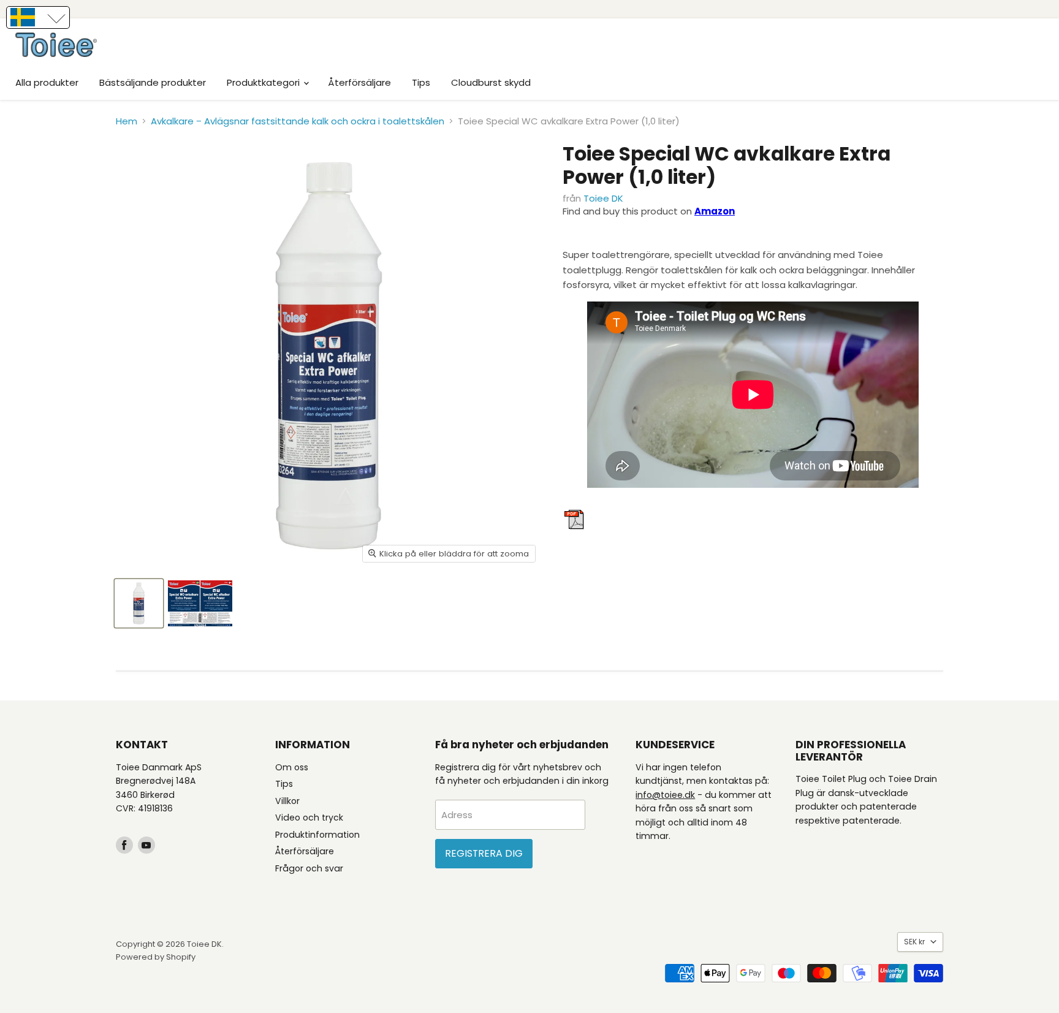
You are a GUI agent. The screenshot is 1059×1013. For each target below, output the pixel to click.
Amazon (714, 211)
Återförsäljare (359, 82)
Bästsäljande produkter (152, 82)
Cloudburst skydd (491, 82)
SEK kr (914, 941)
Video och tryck (309, 817)
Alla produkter (46, 82)
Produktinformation (317, 835)
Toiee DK (603, 198)
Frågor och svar (309, 868)
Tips (421, 82)
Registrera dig (484, 853)
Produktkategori (264, 82)
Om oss (291, 767)
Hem (126, 121)
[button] (38, 17)
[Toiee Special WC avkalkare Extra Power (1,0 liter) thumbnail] (139, 603)
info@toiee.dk (665, 795)
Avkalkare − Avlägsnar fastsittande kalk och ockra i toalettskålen (297, 121)
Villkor (287, 801)
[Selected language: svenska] (38, 17)
